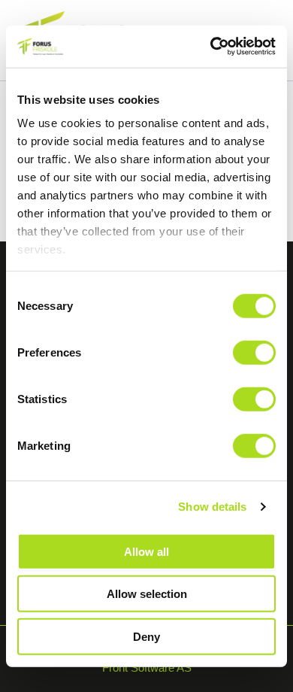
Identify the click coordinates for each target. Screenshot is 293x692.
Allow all (146, 551)
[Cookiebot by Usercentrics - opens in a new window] (211, 46)
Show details (212, 506)
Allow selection (147, 593)
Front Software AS (147, 668)
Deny (146, 636)
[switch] (254, 352)
